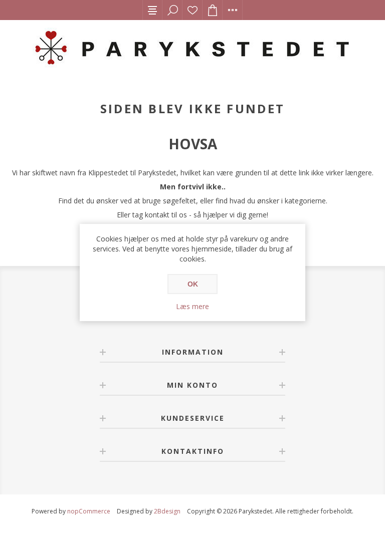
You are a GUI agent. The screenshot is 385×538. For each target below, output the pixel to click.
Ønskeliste (192, 10)
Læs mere (192, 306)
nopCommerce (88, 511)
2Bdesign (167, 511)
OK (192, 284)
